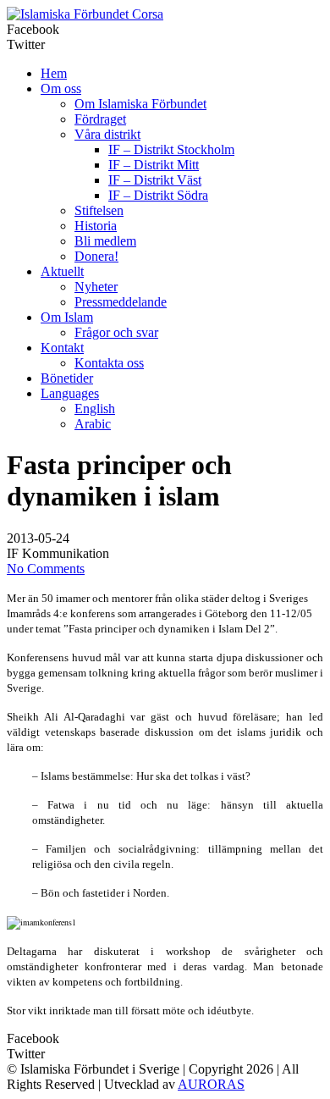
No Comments (46, 568)
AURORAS (211, 1084)
